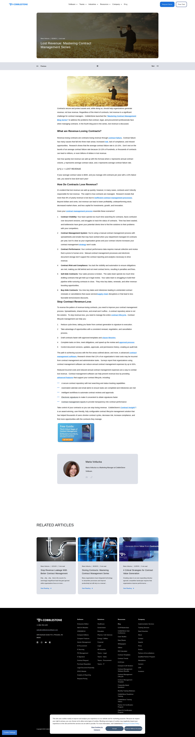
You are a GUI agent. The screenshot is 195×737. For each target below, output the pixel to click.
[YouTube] (46, 642)
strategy (82, 245)
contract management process (79, 211)
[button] (189, 731)
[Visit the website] (91, 477)
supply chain (102, 294)
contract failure (115, 138)
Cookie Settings (9, 732)
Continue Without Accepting (133, 728)
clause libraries (108, 338)
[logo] (49, 620)
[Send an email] (87, 477)
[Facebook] (49, 642)
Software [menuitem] (80, 619)
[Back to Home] (18, 4)
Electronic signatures (69, 397)
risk (106, 142)
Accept (114, 728)
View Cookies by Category (97, 728)
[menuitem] (76, 4)
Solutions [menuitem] (101, 619)
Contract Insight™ (128, 408)
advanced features (65, 378)
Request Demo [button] (167, 4)
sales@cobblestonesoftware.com (47, 630)
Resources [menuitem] (121, 619)
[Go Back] (97, 66)
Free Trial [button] (181, 4)
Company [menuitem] (141, 619)
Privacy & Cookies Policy (131, 723)
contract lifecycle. (119, 315)
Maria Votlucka (45, 38)
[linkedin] (38, 642)
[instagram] (42, 642)
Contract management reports (73, 402)
